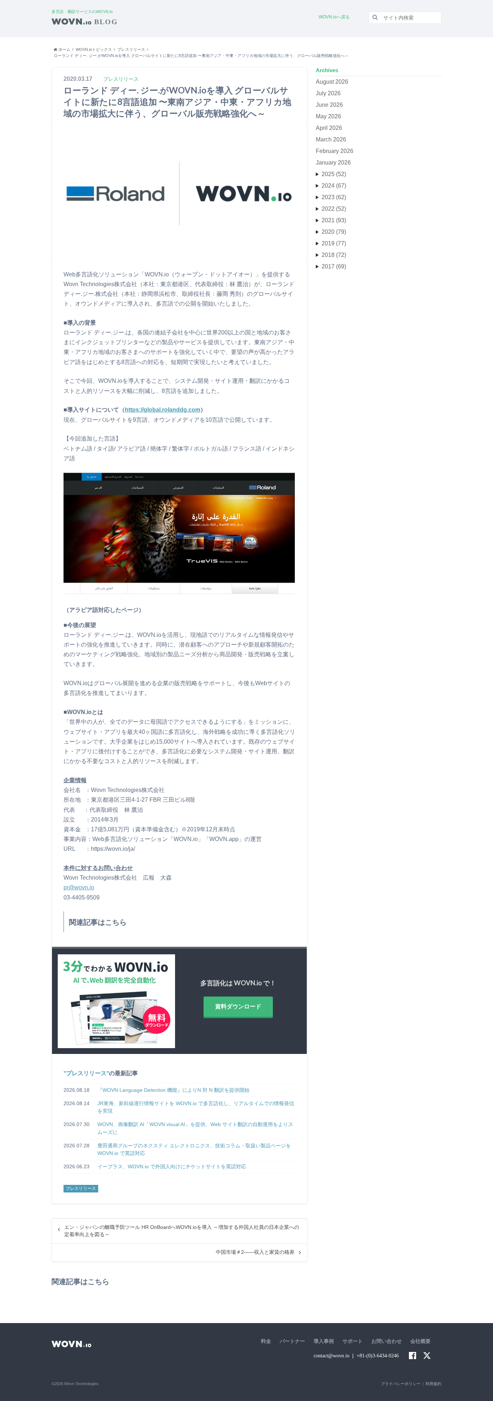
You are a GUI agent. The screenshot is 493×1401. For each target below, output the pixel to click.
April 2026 (329, 128)
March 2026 (331, 139)
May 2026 (328, 116)
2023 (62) (334, 197)
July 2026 (328, 93)
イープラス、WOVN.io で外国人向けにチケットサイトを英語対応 (171, 1166)
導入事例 (324, 1341)
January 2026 (333, 162)
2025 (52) (334, 174)
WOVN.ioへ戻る (334, 16)
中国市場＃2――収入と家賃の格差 (255, 1252)
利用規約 (433, 1384)
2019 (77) (334, 243)
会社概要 (420, 1341)
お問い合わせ (386, 1341)
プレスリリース (86, 1072)
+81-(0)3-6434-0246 (378, 1355)
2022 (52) (334, 209)
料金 (266, 1341)
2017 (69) (334, 266)
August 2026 (332, 82)
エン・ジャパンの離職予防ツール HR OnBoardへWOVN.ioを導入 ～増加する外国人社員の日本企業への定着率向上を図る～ (181, 1231)
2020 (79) (334, 232)
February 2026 (334, 151)
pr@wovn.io (79, 887)
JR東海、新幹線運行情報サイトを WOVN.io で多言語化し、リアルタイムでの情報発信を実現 (195, 1107)
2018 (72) (334, 255)
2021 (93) (334, 220)
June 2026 (329, 105)
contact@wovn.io (331, 1355)
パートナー (292, 1341)
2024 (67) (334, 186)
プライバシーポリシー (400, 1384)
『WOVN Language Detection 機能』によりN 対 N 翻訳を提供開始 (173, 1090)
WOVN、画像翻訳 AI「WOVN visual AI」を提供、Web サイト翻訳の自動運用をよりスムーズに (195, 1128)
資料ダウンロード (238, 1006)
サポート (353, 1341)
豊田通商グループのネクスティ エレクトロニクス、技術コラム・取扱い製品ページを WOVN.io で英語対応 (194, 1149)
